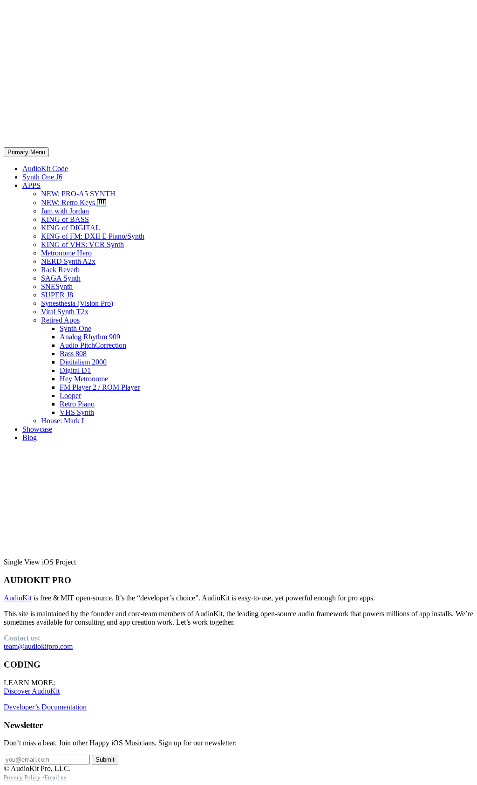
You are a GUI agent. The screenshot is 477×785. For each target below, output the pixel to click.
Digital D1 (75, 370)
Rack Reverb (60, 270)
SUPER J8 (57, 295)
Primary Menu (26, 152)
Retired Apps (60, 320)
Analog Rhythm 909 (90, 337)
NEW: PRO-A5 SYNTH (78, 194)
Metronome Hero (66, 253)
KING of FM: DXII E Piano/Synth (92, 236)
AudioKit (18, 598)
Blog (29, 437)
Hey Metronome (84, 379)
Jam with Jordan (65, 211)
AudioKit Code (45, 168)
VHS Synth (77, 412)
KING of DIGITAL (70, 228)
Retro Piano (77, 404)
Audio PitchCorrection (93, 345)
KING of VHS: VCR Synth (82, 244)
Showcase (37, 429)
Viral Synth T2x (65, 312)
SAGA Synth (61, 278)
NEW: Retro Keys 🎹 (73, 203)
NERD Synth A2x (68, 261)
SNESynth (57, 286)
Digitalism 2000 (83, 362)
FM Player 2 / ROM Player (100, 387)
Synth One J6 (42, 177)
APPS (31, 185)
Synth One (75, 328)
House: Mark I (62, 421)
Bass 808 (73, 354)
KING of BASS (65, 219)
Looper (70, 395)
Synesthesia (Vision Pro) (77, 303)
